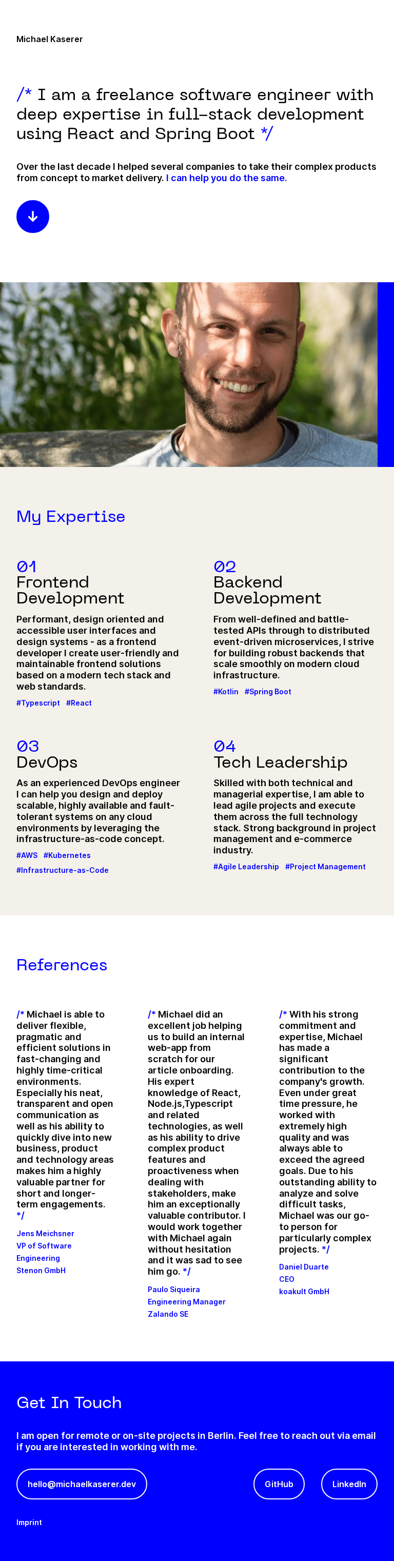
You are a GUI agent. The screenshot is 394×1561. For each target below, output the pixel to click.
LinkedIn (349, 1484)
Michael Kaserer (49, 39)
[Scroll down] (32, 216)
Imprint (29, 1522)
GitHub (279, 1484)
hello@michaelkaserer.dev (82, 1484)
